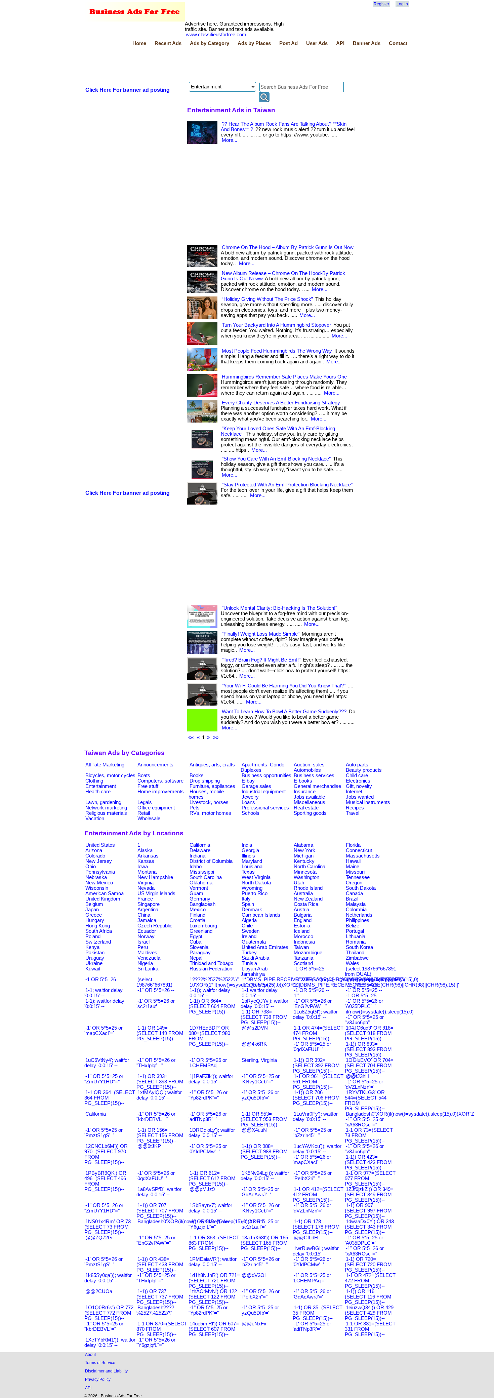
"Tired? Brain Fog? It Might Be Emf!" (261, 660)
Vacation (94, 818)
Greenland (201, 931)
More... (229, 140)
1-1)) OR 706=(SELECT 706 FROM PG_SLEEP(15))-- (316, 1098)
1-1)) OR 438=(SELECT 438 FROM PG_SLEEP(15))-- (159, 1264)
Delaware (200, 850)
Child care (357, 775)
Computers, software (160, 781)
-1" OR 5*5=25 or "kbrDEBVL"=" (103, 1326)
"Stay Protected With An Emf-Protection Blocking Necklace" (287, 484)
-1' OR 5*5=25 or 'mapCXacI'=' (103, 1030)
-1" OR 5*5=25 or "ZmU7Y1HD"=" (103, 1079)
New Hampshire (155, 877)
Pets (195, 807)
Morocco (303, 936)
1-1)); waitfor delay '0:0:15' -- (209, 993)
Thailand (355, 952)
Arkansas (148, 855)
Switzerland (98, 942)
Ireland (249, 936)
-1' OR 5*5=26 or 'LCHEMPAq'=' (208, 1062)
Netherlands (359, 915)
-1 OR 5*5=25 (361, 995)
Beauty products (364, 770)
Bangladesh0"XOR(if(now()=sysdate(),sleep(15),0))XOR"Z (410, 1114)
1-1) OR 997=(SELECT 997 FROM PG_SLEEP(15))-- (368, 1211)
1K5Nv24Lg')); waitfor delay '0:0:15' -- (265, 1175)
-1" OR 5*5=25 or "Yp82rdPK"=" (208, 1310)
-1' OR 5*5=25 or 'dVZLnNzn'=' (364, 1084)
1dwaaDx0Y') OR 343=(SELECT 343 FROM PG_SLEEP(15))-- (371, 1227)
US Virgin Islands (156, 893)
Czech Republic (154, 925)
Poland (92, 936)
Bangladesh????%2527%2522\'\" (155, 1310)
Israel (143, 942)
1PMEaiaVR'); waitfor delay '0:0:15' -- (213, 1261)
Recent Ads (168, 43)
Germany (200, 899)
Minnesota (305, 872)
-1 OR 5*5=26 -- (311, 990)
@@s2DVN (255, 1028)
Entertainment (100, 786)
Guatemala (254, 942)
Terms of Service (100, 1362)
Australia (303, 893)
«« (191, 737)
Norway (146, 936)
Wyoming (252, 888)
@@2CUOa (98, 1291)
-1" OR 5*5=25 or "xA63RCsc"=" (364, 1122)
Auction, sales (309, 764)
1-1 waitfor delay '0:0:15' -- (259, 993)
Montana (147, 872)
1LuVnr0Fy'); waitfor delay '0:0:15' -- (315, 1116)
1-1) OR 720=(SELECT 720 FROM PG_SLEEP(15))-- (368, 1264)
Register (381, 4)
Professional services (265, 807)
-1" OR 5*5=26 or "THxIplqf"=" (155, 1062)
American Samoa (104, 893)
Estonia (302, 925)
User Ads (317, 43)
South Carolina (206, 877)
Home (139, 43)
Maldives (147, 952)
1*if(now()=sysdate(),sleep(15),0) (382, 979)
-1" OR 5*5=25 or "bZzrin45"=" (312, 1132)
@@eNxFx (254, 1323)
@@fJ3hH (357, 1076)
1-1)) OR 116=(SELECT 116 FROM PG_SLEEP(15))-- (368, 1297)
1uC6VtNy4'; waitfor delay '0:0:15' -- (106, 1062)
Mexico (198, 909)
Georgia (250, 850)
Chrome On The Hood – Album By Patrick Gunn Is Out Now (288, 247)
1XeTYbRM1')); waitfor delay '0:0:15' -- (109, 1342)
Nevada (146, 888)
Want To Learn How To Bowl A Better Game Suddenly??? (284, 711)
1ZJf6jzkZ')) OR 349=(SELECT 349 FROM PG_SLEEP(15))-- (369, 1195)
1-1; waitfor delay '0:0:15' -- (103, 993)
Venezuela (148, 958)
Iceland (302, 931)
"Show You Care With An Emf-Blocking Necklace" (276, 459)
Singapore (148, 904)
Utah (299, 882)
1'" (296, 995)
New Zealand (308, 899)
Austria (301, 909)
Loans (248, 802)
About (90, 1354)
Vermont (199, 888)
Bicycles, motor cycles (110, 775)
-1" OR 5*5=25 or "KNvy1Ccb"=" (260, 1079)
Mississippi (202, 872)
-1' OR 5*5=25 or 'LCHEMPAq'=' (312, 1278)
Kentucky (304, 861)
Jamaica (146, 920)
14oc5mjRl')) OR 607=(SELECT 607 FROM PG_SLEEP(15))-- (214, 1329)
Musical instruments (368, 802)
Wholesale (148, 818)
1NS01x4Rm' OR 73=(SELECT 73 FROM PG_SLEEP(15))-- (109, 1227)
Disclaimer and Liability (106, 1371)
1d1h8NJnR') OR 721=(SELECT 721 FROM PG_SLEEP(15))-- (214, 1281)
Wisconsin (96, 888)
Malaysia (356, 904)
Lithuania (355, 936)
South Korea (359, 947)
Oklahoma (201, 882)
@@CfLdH (306, 1237)
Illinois (248, 855)
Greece (93, 915)
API (340, 43)
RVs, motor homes (210, 813)
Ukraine (93, 963)
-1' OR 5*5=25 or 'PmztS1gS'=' (103, 1132)
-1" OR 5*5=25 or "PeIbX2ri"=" (312, 1175)
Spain (248, 904)
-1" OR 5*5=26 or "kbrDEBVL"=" (155, 1116)
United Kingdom (102, 899)
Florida (353, 845)
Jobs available (309, 797)
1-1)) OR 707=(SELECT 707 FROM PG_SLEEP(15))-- (159, 1211)
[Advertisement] (206, 65)
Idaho (196, 866)
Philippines (357, 920)
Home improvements (160, 791)
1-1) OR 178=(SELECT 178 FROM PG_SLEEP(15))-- (316, 1227)
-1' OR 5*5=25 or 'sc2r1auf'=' (260, 1224)
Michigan (304, 855)
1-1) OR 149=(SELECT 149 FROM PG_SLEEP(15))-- (159, 1033)
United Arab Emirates (265, 947)
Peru (142, 947)
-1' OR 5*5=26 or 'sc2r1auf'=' (155, 1003)
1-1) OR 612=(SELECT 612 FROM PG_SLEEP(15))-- (212, 1178)
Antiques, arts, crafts (212, 764)
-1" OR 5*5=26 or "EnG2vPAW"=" (312, 1003)
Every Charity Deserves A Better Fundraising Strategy (281, 402)
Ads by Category (209, 43)
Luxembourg (203, 925)
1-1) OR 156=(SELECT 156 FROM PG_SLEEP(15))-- (159, 1135)
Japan (92, 909)
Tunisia (249, 963)
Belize (352, 925)
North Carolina (309, 866)
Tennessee (358, 877)
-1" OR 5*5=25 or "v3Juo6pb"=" (364, 1019)
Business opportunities (266, 775)
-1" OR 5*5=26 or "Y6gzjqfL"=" (155, 1342)
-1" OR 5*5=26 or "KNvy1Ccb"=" (260, 1208)
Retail (143, 813)
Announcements (155, 764)
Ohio (90, 866)
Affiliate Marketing (104, 764)
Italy (246, 899)
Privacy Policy (98, 1379)
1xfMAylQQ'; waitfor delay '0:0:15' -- (159, 1095)
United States (100, 845)
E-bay (248, 781)
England (303, 920)
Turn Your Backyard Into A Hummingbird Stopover (276, 325)
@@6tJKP (149, 1146)
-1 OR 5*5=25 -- (311, 968)
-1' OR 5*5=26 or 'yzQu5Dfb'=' (260, 1095)
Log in (402, 4)
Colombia (356, 909)
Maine (352, 866)
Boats (143, 775)
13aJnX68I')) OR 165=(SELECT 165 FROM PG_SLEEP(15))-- (266, 1243)
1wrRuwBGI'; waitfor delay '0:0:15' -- (316, 1251)
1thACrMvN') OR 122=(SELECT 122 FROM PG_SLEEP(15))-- (214, 1297)
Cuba (195, 942)
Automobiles (307, 770)
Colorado (95, 855)
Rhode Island (308, 888)
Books (197, 775)
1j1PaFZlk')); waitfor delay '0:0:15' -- (211, 1079)
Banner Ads (366, 43)
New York (304, 850)
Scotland (303, 963)
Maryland (252, 861)
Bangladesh (202, 904)
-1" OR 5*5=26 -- (155, 990)
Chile (247, 925)
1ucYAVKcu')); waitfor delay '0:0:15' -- (317, 1149)
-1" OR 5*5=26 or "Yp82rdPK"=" (208, 1095)
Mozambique (308, 952)
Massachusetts (363, 855)
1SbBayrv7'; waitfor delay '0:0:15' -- (210, 1208)
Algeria (249, 920)
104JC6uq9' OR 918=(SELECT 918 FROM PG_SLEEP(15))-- (369, 1033)
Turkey (249, 952)
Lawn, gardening (103, 802)
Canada (354, 893)
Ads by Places (254, 43)
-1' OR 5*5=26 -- (364, 985)
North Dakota (256, 882)
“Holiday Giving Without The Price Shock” (267, 299)
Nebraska (96, 877)
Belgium (94, 904)
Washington (306, 877)
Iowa (142, 866)
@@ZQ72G (98, 1237)
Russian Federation (211, 968)
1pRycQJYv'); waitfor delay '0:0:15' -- (264, 1003)
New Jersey (98, 861)
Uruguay (94, 958)
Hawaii (353, 861)
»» (215, 737)
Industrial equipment (264, 791)
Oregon (354, 882)
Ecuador (146, 931)
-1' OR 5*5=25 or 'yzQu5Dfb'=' (260, 1310)
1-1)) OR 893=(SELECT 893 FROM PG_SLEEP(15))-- (368, 1049)
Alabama (303, 845)
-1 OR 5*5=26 (100, 979)
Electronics (358, 781)
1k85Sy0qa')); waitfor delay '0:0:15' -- (108, 1278)
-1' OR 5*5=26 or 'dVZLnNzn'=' (312, 1208)
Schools (250, 813)
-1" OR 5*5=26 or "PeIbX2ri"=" (260, 1294)
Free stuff (147, 786)
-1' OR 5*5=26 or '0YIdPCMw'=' (312, 1261)
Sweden (250, 931)
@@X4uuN (254, 1130)
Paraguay (200, 952)
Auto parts (357, 764)
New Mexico (99, 882)
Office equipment (156, 807)
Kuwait (92, 968)
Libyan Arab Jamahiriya (254, 971)
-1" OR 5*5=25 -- (260, 985)
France (145, 899)
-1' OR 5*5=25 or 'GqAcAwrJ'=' (260, 1192)
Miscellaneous (309, 802)
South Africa (98, 931)
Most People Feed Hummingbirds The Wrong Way (277, 351)
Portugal (355, 931)
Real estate (306, 807)
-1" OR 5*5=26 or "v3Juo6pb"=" (364, 1149)
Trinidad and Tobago (211, 963)
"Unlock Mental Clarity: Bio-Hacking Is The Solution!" (279, 608)
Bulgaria (303, 915)
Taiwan (301, 947)
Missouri (355, 872)
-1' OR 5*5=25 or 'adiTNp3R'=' (312, 1326)
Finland (197, 915)
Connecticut (359, 850)
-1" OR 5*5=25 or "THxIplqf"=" (155, 1278)
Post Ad (288, 43)
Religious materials (106, 813)
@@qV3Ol (253, 1275)
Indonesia (304, 942)
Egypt (196, 936)
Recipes (355, 807)
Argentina (147, 909)
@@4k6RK (254, 1044)
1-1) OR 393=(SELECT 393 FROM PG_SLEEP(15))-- (159, 1082)
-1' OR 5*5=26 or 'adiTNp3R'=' (208, 1116)
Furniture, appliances (212, 786)
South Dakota (361, 888)
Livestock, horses (209, 802)
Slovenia (199, 947)
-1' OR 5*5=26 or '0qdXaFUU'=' (155, 1175)
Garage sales (256, 786)
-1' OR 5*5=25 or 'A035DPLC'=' (364, 1240)
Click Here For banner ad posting (127, 90)
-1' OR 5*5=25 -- (364, 990)
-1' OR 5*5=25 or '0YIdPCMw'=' (208, 1149)
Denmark (252, 909)
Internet (354, 791)
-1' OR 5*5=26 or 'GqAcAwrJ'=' (312, 1294)
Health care (98, 791)
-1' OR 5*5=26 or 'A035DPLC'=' (364, 1003)
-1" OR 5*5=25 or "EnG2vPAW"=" (155, 1240)
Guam (196, 893)
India (247, 845)
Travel (352, 813)
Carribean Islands (261, 915)
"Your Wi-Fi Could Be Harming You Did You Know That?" (283, 685)
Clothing (94, 781)
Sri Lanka (147, 968)
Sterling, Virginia (259, 1060)
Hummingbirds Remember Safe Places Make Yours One (284, 377)
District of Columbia (211, 861)
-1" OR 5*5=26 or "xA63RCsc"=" (364, 1251)
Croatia (197, 920)
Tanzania (303, 958)
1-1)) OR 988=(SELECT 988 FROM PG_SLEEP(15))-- (264, 1152)
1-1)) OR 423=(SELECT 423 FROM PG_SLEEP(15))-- (368, 1162)
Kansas (145, 861)
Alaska (145, 850)
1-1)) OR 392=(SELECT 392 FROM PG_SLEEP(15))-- (316, 1065)
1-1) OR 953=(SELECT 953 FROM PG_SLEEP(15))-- (264, 1119)
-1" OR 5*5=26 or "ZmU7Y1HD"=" (103, 1208)
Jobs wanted (360, 797)
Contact (398, 43)
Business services (314, 775)
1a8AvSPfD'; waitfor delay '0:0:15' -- (158, 1192)
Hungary (94, 920)
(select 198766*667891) (154, 982)
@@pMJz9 (202, 1189)
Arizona (93, 850)
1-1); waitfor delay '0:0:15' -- (104, 1003)
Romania (356, 942)
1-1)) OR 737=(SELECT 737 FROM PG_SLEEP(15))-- (159, 1297)
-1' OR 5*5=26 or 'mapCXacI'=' (312, 1159)
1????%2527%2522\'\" (214, 979)
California (200, 845)
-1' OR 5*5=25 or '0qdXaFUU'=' (312, 1046)
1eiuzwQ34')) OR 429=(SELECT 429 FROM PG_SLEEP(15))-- (371, 1313)
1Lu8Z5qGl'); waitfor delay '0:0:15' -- (315, 1014)
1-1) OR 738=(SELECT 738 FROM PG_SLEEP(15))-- (264, 1017)
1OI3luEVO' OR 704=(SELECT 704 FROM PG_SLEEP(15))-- (369, 1065)
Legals (144, 802)
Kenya (92, 947)
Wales (352, 963)
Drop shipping (205, 781)
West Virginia (256, 877)
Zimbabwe (357, 958)
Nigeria (145, 963)
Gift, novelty (359, 786)
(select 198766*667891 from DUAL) (370, 971)
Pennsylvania (100, 872)
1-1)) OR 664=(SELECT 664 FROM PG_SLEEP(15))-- (212, 1006)
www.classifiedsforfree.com (216, 34)
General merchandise (317, 786)
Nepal (196, 958)
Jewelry (250, 797)
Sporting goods (310, 813)
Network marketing (106, 807)
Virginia (145, 882)
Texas (248, 872)
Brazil (352, 899)
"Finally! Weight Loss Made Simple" (260, 634)
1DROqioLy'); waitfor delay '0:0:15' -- (212, 1132)
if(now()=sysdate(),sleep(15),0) (380, 1011)
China (143, 915)
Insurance (305, 791)
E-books (303, 781)
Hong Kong (97, 925)
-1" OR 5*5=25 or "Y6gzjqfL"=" (208, 1224)
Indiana (197, 855)
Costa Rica (306, 904)
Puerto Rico (254, 893)
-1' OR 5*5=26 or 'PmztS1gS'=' (103, 1261)
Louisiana (252, 866)
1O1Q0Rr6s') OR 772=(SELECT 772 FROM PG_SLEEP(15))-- (110, 1313)
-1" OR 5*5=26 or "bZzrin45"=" (260, 1261)
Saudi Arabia (255, 958)
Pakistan (95, 952)
